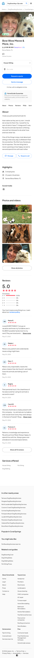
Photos (10, 105)
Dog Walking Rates (7, 561)
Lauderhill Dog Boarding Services (12, 517)
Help (3, 594)
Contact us (5, 591)
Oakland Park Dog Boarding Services (13, 523)
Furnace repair (22, 600)
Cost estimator (7, 636)
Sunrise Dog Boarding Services (11, 510)
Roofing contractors (24, 623)
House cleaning (22, 591)
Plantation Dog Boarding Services (12, 520)
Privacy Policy (6, 653)
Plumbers (21, 582)
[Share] (30, 15)
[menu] (3, 3)
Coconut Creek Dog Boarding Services (14, 507)
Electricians (21, 585)
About (4, 105)
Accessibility (17, 653)
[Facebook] (3, 189)
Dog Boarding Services (15, 9)
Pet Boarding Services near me (11, 544)
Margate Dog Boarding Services (11, 501)
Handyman (21, 578)
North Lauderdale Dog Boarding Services (14, 504)
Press (4, 588)
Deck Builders (22, 626)
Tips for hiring (6, 633)
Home (4, 9)
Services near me (7, 639)
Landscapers (22, 588)
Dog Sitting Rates (7, 558)
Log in (4, 582)
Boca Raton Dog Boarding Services (12, 526)
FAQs (24, 105)
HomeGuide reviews (24, 643)
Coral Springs (28, 9)
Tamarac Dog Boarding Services (11, 498)
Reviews (18, 105)
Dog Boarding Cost (7, 554)
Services (25, 653)
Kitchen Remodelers (24, 612)
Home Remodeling (23, 603)
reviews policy (14, 312)
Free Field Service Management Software (23, 638)
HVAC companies (23, 594)
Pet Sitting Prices (7, 564)
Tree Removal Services (25, 615)
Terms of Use (20, 651)
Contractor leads (23, 633)
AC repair (20, 597)
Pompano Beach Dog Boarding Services (14, 513)
